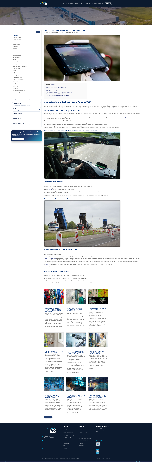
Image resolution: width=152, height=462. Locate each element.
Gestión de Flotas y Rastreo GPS (20, 66)
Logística (15, 73)
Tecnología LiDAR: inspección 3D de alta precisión (97, 308)
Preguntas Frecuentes (17, 77)
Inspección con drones (67, 437)
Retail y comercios (17, 83)
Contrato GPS (81, 445)
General (14, 63)
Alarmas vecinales (17, 41)
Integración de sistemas (18, 72)
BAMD (78, 458)
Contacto (108, 3)
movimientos (62, 256)
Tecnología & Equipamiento (19, 90)
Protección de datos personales (85, 438)
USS (69, 312)
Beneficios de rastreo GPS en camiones (66, 198)
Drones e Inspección (17, 53)
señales (56, 107)
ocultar (52, 84)
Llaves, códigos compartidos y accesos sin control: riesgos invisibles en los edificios (75, 309)
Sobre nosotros (82, 429)
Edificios (88, 3)
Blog (80, 430)
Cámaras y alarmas (66, 429)
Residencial (15, 81)
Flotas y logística (16, 61)
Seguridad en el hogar (17, 84)
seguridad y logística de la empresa (132, 117)
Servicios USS (15, 86)
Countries (65, 448)
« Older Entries (48, 417)
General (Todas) (16, 64)
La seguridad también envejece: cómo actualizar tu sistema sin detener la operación (75, 352)
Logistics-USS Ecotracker (50, 258)
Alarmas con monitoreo (18, 39)
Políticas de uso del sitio (83, 440)
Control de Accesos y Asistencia (20, 50)
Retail (82, 3)
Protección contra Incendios (19, 79)
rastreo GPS (63, 111)
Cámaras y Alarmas (17, 42)
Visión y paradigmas (17, 92)
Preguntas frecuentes (83, 432)
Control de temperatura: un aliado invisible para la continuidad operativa (96, 352)
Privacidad (99, 458)
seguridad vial (58, 266)
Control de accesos (66, 430)
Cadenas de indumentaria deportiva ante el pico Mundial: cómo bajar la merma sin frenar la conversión (53, 309)
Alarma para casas (17, 37)
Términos (103, 458)
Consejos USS (15, 48)
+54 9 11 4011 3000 (47, 442)
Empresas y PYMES (16, 57)
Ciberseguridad (16, 46)
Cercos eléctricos (16, 44)
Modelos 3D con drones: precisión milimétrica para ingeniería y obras (52, 396)
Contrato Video (82, 443)
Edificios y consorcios (17, 55)
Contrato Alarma (82, 441)
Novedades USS (16, 75)
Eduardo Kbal (49, 313)
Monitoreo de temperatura (68, 432)
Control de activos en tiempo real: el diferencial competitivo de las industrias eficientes (98, 396)
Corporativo (15, 52)
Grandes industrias (66, 443)
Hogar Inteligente (16, 68)
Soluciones (69, 3)
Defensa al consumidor (83, 446)
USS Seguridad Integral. (99, 282)
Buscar (38, 32)
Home (63, 3)
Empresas (77, 3)
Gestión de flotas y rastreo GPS (68, 435)
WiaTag (47, 256)
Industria (15, 70)
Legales (100, 3)
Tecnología (15, 88)
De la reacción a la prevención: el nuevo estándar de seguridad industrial (76, 396)
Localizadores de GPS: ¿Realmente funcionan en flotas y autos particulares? (76, 130)
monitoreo (50, 189)
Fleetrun (47, 264)
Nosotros (94, 3)
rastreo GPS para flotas (115, 107)
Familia (14, 59)
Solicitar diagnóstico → (18, 139)
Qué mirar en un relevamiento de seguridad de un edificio (54, 352)
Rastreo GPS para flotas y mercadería (62, 269)
